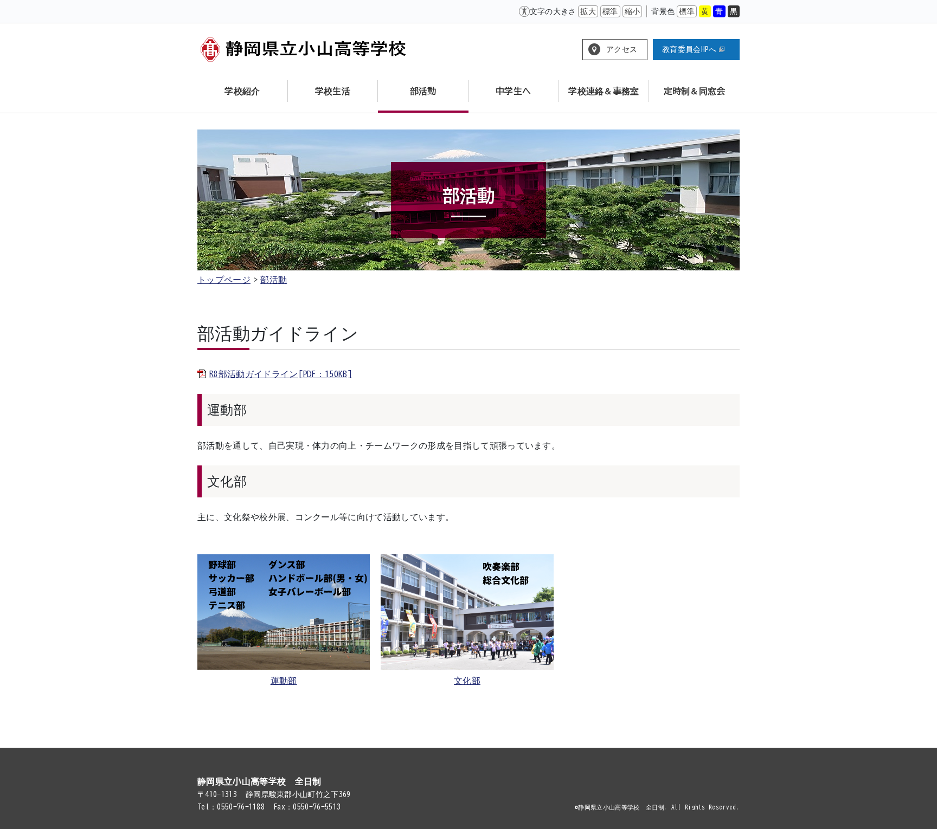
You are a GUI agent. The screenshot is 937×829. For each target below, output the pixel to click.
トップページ (224, 279)
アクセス (621, 49)
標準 (610, 11)
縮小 (632, 11)
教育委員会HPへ (689, 49)
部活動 (273, 279)
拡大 (588, 11)
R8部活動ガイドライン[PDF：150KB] (280, 374)
